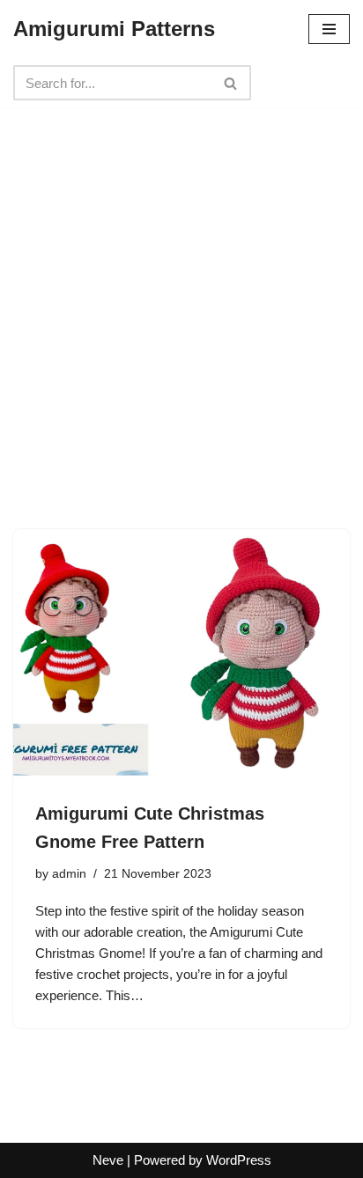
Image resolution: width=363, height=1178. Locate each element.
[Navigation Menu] (329, 29)
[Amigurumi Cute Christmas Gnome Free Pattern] (181, 655)
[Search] (231, 82)
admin (69, 873)
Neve (108, 1159)
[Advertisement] (181, 288)
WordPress (238, 1159)
